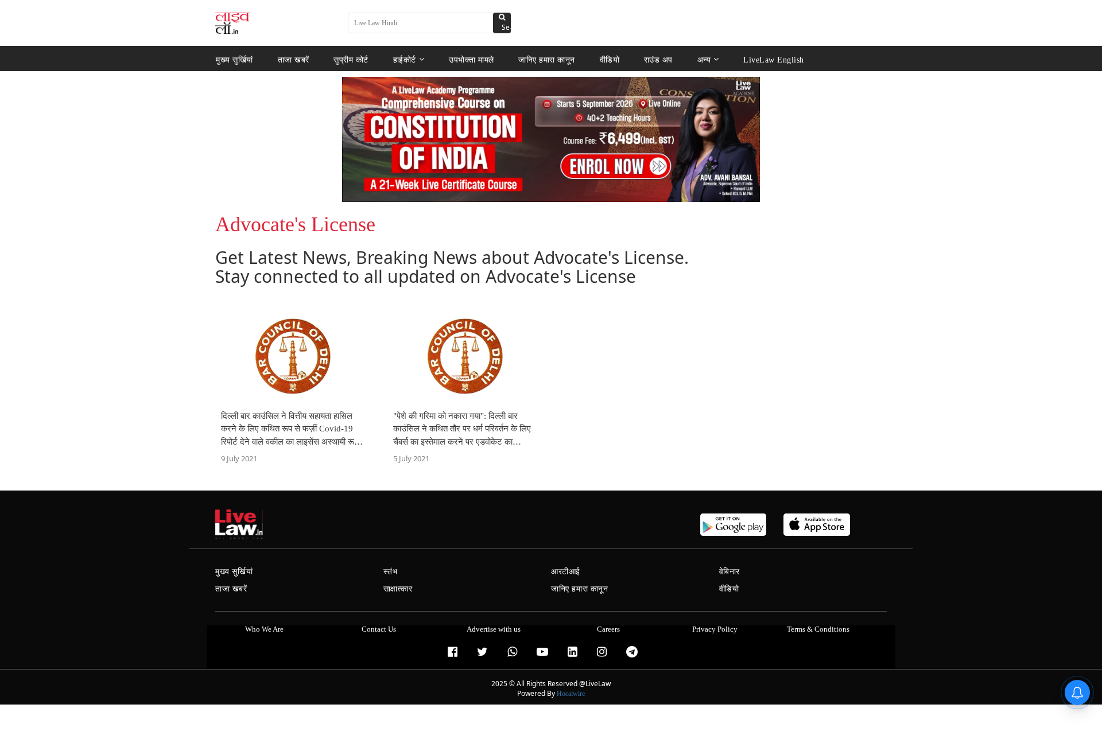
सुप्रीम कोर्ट (350, 59)
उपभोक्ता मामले (471, 59)
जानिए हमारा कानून (546, 59)
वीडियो (610, 59)
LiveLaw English (773, 59)
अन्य (704, 59)
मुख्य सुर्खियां (234, 59)
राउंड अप (658, 59)
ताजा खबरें (293, 59)
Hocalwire (571, 694)
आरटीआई (565, 571)
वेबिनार (729, 571)
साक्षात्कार (398, 589)
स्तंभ (390, 571)
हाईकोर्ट (404, 59)
